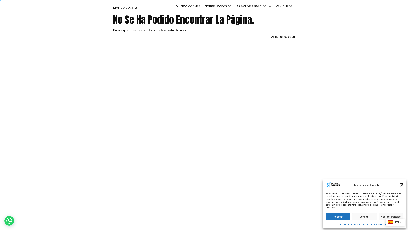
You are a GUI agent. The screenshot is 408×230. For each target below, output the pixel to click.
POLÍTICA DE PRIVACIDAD (375, 224)
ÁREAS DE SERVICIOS (251, 6)
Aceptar (338, 216)
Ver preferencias (391, 216)
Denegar (364, 216)
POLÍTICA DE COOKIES (351, 224)
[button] (401, 185)
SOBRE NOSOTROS (218, 6)
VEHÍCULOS (284, 6)
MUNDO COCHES (125, 7)
